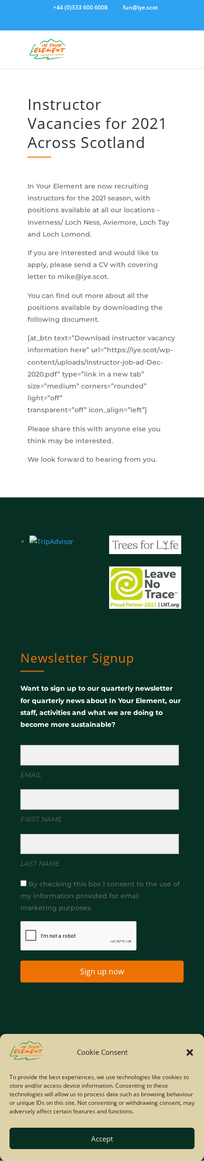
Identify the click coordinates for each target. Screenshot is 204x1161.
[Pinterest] (127, 24)
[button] (190, 1052)
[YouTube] (113, 24)
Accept (102, 1138)
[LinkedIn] (99, 24)
